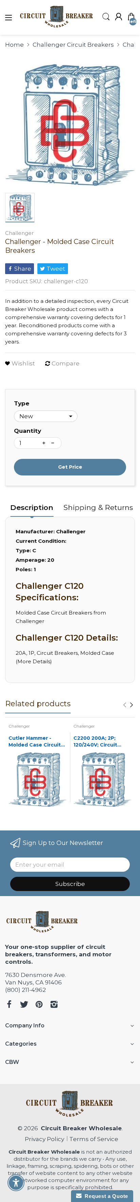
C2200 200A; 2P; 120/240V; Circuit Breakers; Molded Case (96, 741)
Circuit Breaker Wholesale (81, 1128)
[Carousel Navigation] (128, 705)
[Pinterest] (39, 1005)
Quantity (27, 430)
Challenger (19, 233)
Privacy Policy (43, 1139)
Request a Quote (105, 1196)
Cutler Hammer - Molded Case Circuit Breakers (34, 741)
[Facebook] (9, 1005)
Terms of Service (93, 1139)
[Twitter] (24, 1005)
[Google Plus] (54, 1005)
